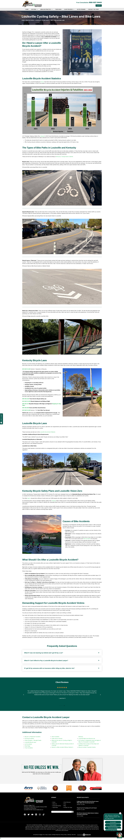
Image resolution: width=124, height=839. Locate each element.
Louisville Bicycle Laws (30, 742)
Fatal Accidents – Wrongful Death (33, 740)
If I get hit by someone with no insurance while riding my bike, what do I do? (49, 668)
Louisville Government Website (47, 432)
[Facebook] (25, 814)
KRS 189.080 (25, 407)
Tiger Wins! (58, 9)
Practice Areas (30, 20)
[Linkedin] (36, 814)
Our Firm (33, 9)
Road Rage (27, 746)
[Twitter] (28, 814)
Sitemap (69, 834)
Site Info (73, 834)
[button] (62, 653)
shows (42, 81)
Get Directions (33, 808)
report (28, 498)
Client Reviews (68, 9)
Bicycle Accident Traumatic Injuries (87, 747)
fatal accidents (86, 538)
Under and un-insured (57, 738)
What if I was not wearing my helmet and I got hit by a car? (43, 653)
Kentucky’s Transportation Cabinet (64, 156)
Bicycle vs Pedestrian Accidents (32, 736)
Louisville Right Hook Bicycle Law (87, 738)
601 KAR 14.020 (26, 410)
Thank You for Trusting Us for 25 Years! (87, 808)
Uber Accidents (55, 736)
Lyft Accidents (28, 744)
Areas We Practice (45, 9)
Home (26, 9)
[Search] (73, 812)
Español (98, 5)
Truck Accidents (29, 747)
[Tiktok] (43, 814)
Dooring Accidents (29, 738)
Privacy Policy (64, 834)
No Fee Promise (81, 9)
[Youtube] (32, 814)
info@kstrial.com (39, 809)
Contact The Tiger (93, 9)
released (42, 136)
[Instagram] (40, 814)
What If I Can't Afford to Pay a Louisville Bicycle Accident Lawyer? (46, 660)
